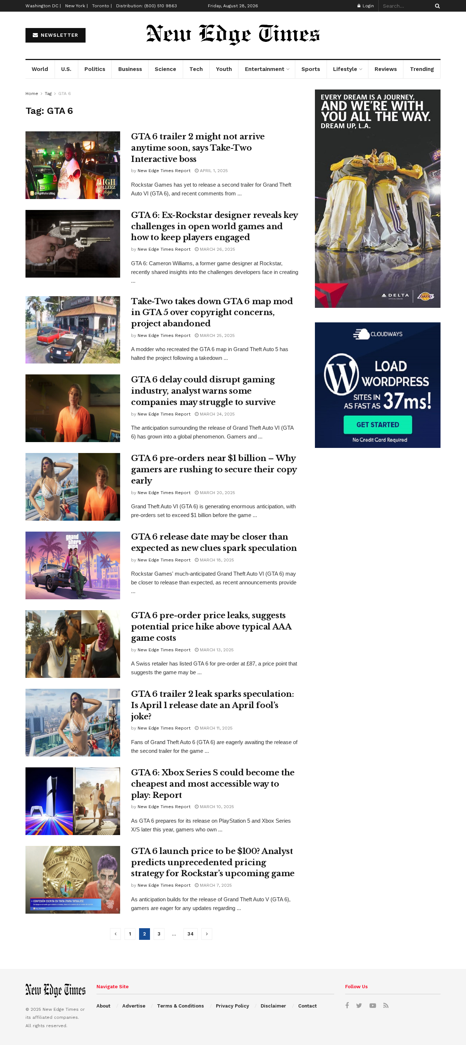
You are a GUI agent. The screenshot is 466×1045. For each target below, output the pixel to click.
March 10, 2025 (216, 806)
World (40, 69)
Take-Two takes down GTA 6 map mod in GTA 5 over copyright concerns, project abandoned (212, 313)
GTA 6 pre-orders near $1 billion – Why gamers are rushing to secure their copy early (214, 469)
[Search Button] (436, 6)
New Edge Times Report (164, 170)
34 (190, 934)
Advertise (133, 1006)
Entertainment (264, 69)
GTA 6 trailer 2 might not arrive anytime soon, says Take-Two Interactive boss (198, 148)
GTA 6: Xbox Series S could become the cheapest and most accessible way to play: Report (213, 784)
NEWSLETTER (58, 35)
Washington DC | (43, 5)
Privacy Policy (232, 1006)
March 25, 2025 (216, 335)
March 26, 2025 (216, 249)
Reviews (386, 69)
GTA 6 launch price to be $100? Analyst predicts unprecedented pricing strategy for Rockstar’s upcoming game (213, 862)
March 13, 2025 (216, 649)
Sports (310, 69)
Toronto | (102, 5)
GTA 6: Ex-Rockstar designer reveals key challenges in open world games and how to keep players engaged (214, 226)
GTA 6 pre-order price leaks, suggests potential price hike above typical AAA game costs (211, 627)
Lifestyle (345, 69)
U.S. (66, 69)
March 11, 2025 (215, 728)
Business (130, 69)
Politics (94, 69)
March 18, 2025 (216, 560)
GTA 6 (64, 93)
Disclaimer (273, 1006)
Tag (48, 93)
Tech (196, 69)
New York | (76, 5)
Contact (307, 1006)
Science (165, 69)
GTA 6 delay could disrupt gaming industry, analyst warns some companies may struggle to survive (203, 391)
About (103, 1006)
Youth (224, 69)
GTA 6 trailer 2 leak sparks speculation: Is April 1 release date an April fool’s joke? (212, 705)
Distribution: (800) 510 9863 (146, 5)
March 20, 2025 (216, 492)
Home (31, 93)
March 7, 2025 (215, 885)
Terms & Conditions (180, 1006)
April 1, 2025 (213, 170)
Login (367, 5)
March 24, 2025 (216, 414)
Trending (422, 69)
